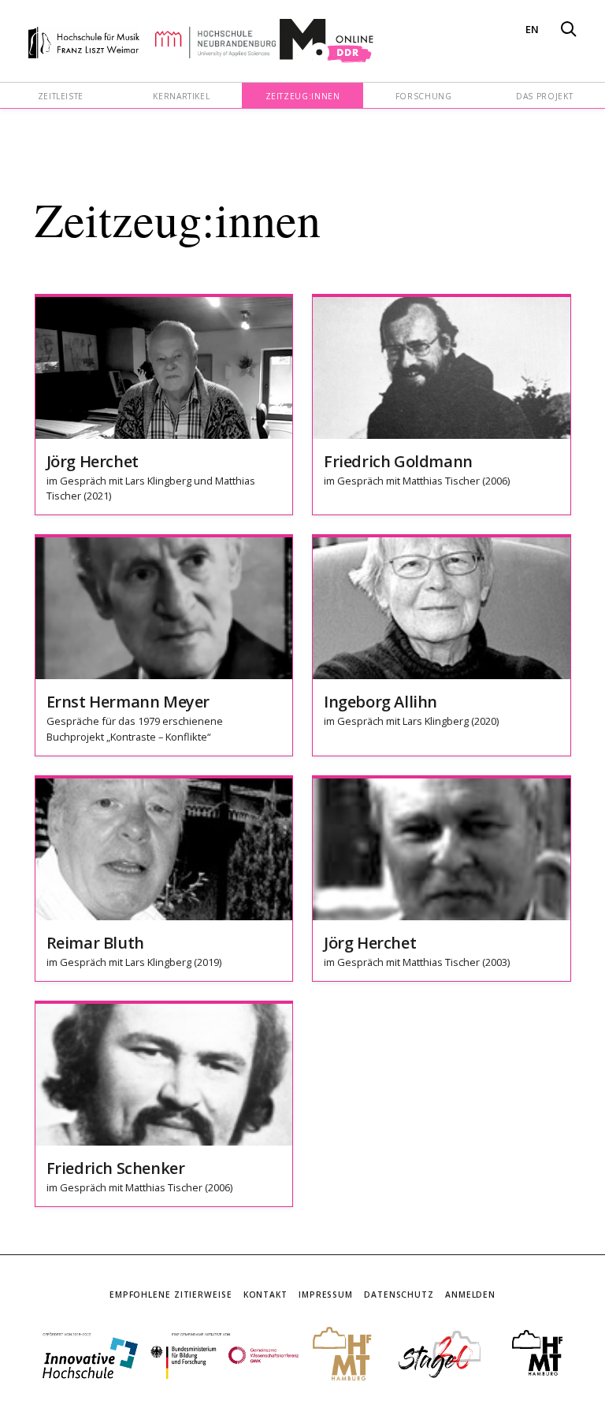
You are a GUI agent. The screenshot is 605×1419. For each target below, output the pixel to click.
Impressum (326, 1294)
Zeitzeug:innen (302, 96)
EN (532, 29)
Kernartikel (181, 96)
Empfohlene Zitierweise (170, 1294)
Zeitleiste (61, 96)
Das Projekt (544, 96)
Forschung (423, 96)
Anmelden (470, 1294)
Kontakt (265, 1294)
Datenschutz (399, 1294)
